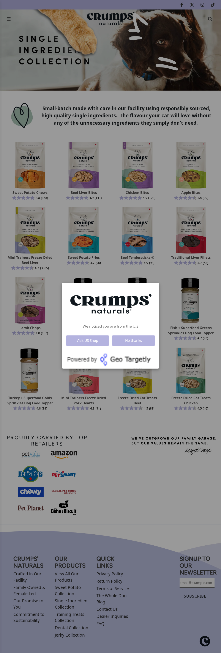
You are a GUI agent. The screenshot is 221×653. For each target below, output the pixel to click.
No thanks (133, 340)
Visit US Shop (87, 340)
